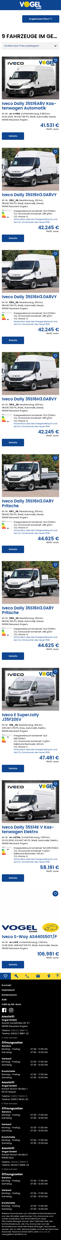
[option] (30, 78)
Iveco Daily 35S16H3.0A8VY (29, 194)
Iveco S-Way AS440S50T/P (29, 936)
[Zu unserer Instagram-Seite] (11, 1011)
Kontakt (6, 985)
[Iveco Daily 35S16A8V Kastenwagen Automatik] (30, 78)
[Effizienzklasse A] (7, 735)
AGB (4, 999)
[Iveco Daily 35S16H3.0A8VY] (30, 169)
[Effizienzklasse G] (7, 211)
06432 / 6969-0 (19, 1162)
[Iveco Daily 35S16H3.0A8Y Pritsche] (30, 475)
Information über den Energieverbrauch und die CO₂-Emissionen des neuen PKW (35, 220)
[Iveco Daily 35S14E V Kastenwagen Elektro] (30, 801)
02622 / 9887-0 (19, 1030)
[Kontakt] (38, 976)
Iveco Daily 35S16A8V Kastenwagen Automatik (29, 106)
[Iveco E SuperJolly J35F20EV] (30, 689)
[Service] (16, 976)
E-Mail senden (9, 1037)
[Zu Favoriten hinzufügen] (55, 60)
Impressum (8, 990)
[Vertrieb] (27, 976)
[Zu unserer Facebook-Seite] (4, 1011)
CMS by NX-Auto (11, 1004)
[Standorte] (48, 976)
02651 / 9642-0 (19, 1096)
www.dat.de (44, 1231)
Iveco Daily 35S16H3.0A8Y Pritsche (28, 503)
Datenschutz (9, 994)
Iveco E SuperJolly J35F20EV (20, 717)
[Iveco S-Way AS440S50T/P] (30, 911)
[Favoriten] (5, 976)
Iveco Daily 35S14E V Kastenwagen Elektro (28, 829)
